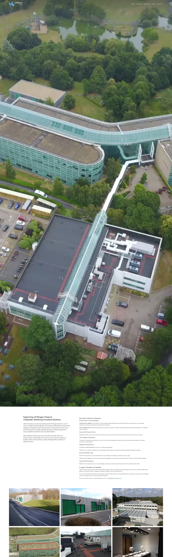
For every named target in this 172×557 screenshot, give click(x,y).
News (153, 4)
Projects (147, 4)
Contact (159, 4)
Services (139, 4)
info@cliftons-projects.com (114, 478)
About (133, 4)
